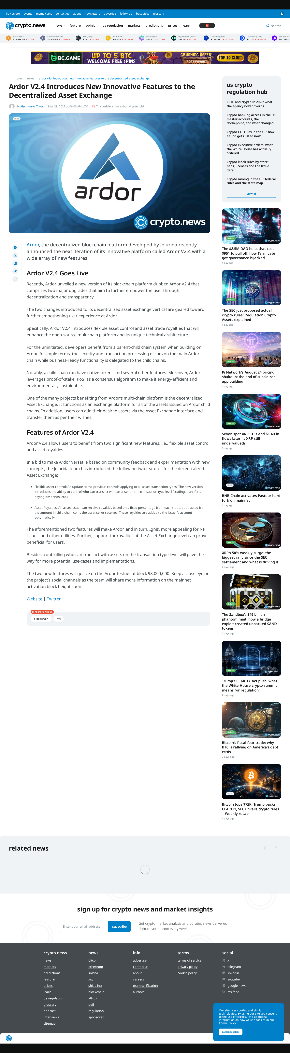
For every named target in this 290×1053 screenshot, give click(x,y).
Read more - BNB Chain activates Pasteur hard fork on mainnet (251, 473)
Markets (134, 25)
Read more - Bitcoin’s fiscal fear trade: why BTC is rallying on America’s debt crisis (251, 720)
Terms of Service (189, 960)
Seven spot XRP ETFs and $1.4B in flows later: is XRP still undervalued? (250, 438)
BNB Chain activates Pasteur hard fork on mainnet (251, 497)
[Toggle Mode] (282, 13)
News (58, 25)
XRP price (88, 38)
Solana (93, 973)
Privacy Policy (187, 966)
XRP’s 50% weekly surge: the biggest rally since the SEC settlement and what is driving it (250, 557)
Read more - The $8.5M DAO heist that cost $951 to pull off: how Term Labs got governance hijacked (251, 226)
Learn (186, 25)
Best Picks (142, 13)
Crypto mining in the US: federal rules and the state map (251, 181)
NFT (59, 619)
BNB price (119, 38)
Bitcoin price (20, 38)
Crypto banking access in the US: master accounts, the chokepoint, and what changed (251, 119)
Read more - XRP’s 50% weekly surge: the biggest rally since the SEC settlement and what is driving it (251, 530)
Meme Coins (44, 13)
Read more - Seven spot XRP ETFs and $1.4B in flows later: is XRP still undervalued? (251, 411)
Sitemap (49, 1023)
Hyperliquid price (184, 38)
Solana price (152, 38)
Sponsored (96, 1017)
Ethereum (95, 966)
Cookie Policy (187, 973)
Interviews (51, 1017)
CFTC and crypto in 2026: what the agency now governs (249, 104)
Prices (172, 25)
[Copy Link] (15, 279)
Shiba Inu (95, 985)
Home (18, 78)
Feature (75, 25)
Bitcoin (93, 960)
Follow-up (126, 13)
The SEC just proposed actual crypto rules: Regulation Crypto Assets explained (249, 315)
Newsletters (92, 13)
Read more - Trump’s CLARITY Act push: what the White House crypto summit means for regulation (251, 658)
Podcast (49, 1011)
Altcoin (93, 998)
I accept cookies (230, 1031)
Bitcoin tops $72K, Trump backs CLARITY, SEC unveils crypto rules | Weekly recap (250, 809)
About (77, 13)
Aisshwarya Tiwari (32, 106)
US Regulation (113, 25)
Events (28, 13)
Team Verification (145, 985)
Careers (138, 979)
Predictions (154, 25)
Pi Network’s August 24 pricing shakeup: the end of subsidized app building (249, 377)
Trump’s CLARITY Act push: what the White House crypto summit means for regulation (249, 685)
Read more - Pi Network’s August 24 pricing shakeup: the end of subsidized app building (251, 349)
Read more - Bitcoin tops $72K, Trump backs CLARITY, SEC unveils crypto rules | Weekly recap (251, 781)
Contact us (62, 13)
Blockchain (41, 619)
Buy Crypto (13, 13)
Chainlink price (253, 38)
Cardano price (219, 38)
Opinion (91, 25)
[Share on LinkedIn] (15, 263)
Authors (139, 992)
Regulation (96, 1011)
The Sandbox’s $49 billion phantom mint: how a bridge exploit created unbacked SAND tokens (249, 621)
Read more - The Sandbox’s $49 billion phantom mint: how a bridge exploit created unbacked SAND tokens (251, 591)
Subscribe (119, 926)
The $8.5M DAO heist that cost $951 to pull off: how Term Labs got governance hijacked (249, 253)
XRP (90, 979)
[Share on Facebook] (15, 248)
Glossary (158, 13)
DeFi (91, 1004)
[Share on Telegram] (15, 271)
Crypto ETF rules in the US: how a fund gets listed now (250, 134)
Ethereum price (55, 38)
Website (34, 599)
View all (251, 194)
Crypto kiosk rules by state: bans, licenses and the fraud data (248, 166)
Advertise (110, 13)
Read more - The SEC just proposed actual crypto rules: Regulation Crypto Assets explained (251, 287)
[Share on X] (15, 255)
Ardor (33, 244)
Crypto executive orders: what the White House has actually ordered (250, 149)
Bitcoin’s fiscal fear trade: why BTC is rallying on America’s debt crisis (250, 747)
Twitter (54, 599)
